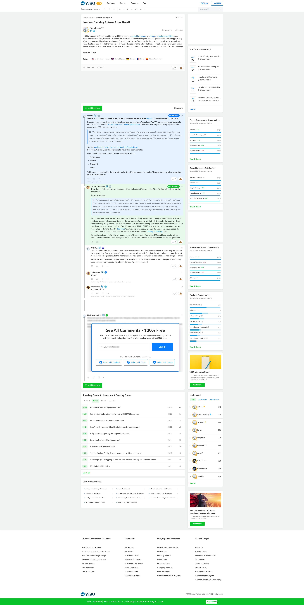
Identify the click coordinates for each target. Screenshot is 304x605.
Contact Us (200, 560)
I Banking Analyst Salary (94, 182)
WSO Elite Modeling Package (94, 556)
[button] (178, 30)
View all (86, 473)
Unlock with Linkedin (165, 362)
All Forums (129, 548)
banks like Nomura (138, 36)
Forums (91, 17)
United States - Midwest (102, 59)
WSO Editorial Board (134, 564)
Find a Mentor (88, 568)
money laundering (154, 231)
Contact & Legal (202, 539)
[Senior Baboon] (91, 30)
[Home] (88, 3)
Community (130, 539)
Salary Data (162, 560)
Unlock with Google (138, 362)
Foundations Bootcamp (207, 77)
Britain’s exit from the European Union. (124, 125)
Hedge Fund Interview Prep (96, 498)
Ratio (193, 399)
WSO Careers (201, 552)
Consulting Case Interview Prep (129, 498)
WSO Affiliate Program (204, 576)
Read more (197, 385)
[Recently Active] (104, 9)
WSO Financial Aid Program (169, 576)
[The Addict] (102, 272)
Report (99, 179)
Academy (111, 3)
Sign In (204, 3)
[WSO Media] (114, 9)
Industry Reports (164, 556)
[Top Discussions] (109, 9)
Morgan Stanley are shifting (161, 36)
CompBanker (202, 468)
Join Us (217, 3)
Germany (132, 59)
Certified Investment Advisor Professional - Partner (115, 282)
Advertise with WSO (203, 572)
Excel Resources (124, 489)
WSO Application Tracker (167, 548)
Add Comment (94, 108)
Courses (122, 3)
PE (123, 9)
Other (104, 179)
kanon (199, 430)
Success (134, 3)
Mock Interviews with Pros (95, 502)
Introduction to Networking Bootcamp (209, 87)
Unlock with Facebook (111, 362)
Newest (87, 401)
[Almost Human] (107, 186)
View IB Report (195, 159)
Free (144, 3)
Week (95, 401)
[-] (84, 187)
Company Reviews (164, 568)
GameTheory (202, 445)
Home (85, 17)
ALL (141, 9)
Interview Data (163, 564)
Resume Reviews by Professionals (162, 498)
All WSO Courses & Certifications (96, 552)
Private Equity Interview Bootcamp (209, 56)
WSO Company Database (127, 502)
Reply (88, 179)
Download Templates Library (160, 489)
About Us (199, 548)
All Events (129, 552)
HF (127, 9)
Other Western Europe (156, 59)
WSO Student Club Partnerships (208, 580)
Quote (94, 179)
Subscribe (168, 30)
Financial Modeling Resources (96, 489)
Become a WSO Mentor (205, 556)
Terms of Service (202, 564)
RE (131, 9)
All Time (112, 401)
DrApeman (201, 438)
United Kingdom (119, 59)
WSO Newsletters (132, 576)
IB (120, 9)
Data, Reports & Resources (168, 539)
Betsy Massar (202, 461)
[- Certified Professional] (88, 31)
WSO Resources (132, 556)
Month (103, 401)
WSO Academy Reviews (92, 548)
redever (200, 407)
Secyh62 (200, 422)
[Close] (217, 601)
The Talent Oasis (88, 572)
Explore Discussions (90, 9)
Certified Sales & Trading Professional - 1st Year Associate (117, 296)
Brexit (93, 53)
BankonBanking (203, 414)
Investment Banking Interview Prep (131, 493)
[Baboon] (99, 247)
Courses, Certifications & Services (96, 539)
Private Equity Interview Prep (161, 493)
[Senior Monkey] (95, 115)
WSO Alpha (162, 552)
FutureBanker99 (97, 28)
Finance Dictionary (133, 560)
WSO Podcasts (131, 572)
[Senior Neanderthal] (102, 286)
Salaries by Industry (93, 493)
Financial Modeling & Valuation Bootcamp (209, 98)
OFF (136, 9)
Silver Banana (202, 399)
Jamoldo (200, 476)
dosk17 (200, 453)
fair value (121, 229)
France (142, 59)
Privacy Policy (201, 568)
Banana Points (214, 399)
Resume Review (88, 564)
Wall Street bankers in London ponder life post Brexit (116, 147)
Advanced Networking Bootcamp (209, 67)
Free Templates (163, 572)
